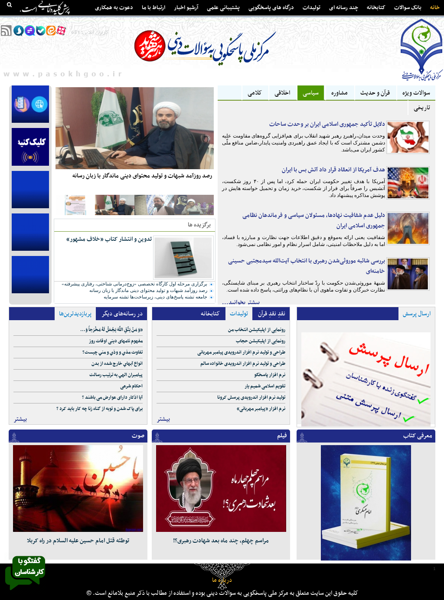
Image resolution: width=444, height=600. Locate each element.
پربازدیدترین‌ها (75, 313)
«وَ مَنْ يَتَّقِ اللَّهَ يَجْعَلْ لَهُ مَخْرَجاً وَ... (111, 330)
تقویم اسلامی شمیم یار (265, 386)
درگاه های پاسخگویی (271, 8)
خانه (435, 8)
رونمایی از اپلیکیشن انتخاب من (256, 330)
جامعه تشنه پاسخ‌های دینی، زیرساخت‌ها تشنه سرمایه (155, 296)
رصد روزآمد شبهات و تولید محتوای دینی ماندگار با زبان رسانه (142, 176)
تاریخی (422, 107)
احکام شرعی (131, 386)
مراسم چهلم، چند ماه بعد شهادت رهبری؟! (221, 541)
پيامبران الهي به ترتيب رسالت (116, 375)
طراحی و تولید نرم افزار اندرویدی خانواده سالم (242, 364)
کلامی (255, 93)
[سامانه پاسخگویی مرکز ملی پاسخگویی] (25, 592)
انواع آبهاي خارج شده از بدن (117, 364)
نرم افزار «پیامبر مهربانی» (261, 409)
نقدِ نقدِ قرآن (271, 313)
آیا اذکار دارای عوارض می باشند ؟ (112, 397)
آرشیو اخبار (186, 8)
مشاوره (339, 93)
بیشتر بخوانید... (241, 303)
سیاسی (311, 93)
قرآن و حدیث (375, 93)
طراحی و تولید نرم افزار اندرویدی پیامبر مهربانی (241, 352)
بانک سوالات (407, 8)
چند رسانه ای (343, 8)
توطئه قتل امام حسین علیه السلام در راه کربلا (78, 541)
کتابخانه (376, 8)
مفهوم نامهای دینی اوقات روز (116, 341)
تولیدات (311, 8)
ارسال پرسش (417, 313)
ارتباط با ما (153, 8)
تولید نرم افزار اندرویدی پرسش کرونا (251, 397)
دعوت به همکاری (114, 8)
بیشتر (20, 419)
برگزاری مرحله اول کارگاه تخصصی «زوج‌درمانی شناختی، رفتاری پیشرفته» (134, 283)
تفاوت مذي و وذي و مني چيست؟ (112, 352)
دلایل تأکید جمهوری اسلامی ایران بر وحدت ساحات (327, 124)
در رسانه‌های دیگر (122, 313)
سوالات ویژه (416, 93)
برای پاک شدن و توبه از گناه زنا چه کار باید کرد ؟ (99, 409)
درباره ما (222, 580)
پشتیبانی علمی (223, 8)
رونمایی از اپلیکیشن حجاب (260, 341)
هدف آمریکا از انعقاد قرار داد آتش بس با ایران (333, 170)
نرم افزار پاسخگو (269, 375)
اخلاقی (282, 93)
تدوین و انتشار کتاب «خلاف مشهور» (109, 239)
